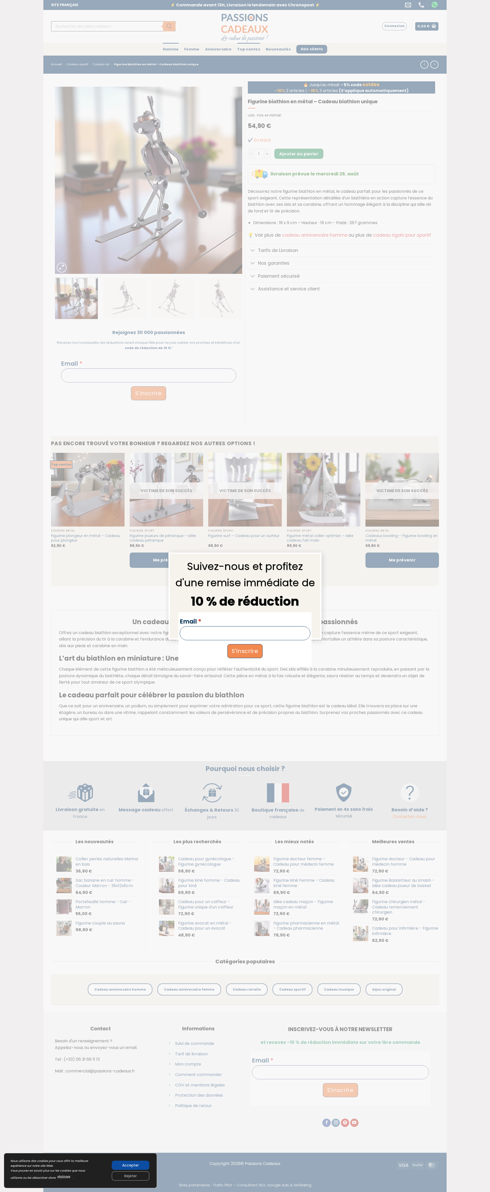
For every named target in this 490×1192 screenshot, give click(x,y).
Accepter (130, 1165)
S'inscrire (245, 651)
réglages (63, 1176)
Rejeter (130, 1175)
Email (190, 621)
